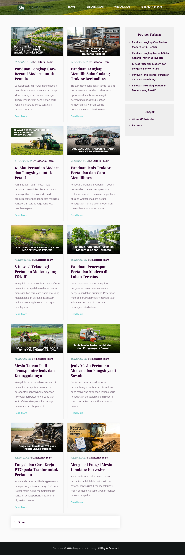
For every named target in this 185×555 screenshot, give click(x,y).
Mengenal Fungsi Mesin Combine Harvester (91, 467)
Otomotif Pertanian (143, 119)
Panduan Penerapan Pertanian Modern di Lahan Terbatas (89, 271)
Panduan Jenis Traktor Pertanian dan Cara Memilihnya (90, 172)
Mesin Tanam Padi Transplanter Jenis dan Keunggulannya (35, 370)
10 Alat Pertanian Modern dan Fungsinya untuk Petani (37, 172)
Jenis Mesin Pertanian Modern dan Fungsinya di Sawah (93, 370)
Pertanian (137, 125)
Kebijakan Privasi (151, 6)
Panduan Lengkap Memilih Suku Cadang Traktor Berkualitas (90, 73)
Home (71, 6)
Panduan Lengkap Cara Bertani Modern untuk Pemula (35, 73)
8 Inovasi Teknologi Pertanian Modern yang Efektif (35, 271)
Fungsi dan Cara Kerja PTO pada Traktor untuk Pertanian (36, 469)
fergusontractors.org (84, 548)
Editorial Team (45, 61)
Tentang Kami (94, 6)
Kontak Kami (122, 6)
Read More (21, 116)
